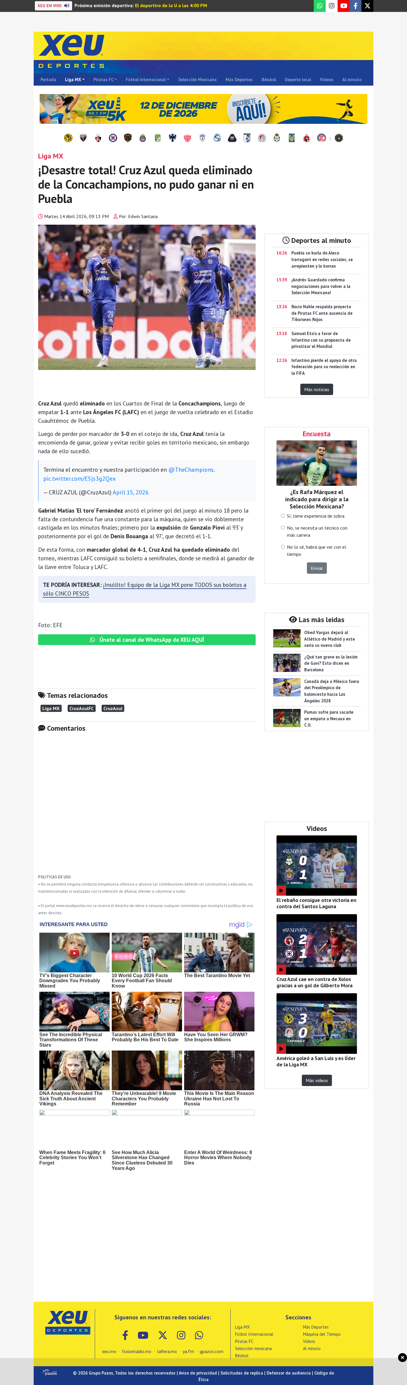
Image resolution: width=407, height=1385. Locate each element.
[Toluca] (321, 138)
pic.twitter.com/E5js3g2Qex (79, 478)
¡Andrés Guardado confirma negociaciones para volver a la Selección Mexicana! (320, 286)
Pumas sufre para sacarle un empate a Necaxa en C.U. (328, 718)
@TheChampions (191, 470)
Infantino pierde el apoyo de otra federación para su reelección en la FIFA (324, 366)
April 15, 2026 (131, 492)
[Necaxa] (187, 138)
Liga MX (73, 79)
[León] (157, 138)
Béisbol (269, 79)
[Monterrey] (172, 138)
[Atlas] (98, 138)
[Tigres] (292, 138)
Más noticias (316, 389)
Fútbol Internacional (146, 79)
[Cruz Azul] (113, 138)
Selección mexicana (253, 1348)
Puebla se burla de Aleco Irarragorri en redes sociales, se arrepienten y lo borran (322, 259)
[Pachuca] (202, 138)
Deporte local (298, 79)
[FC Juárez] (128, 138)
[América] (68, 138)
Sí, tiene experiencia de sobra (315, 516)
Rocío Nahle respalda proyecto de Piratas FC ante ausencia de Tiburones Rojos (321, 313)
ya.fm (188, 1351)
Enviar (317, 568)
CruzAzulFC (81, 708)
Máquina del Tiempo (322, 1334)
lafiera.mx (167, 1351)
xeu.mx (109, 1351)
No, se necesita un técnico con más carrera (317, 531)
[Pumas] (232, 138)
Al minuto (351, 79)
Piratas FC (104, 79)
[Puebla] (217, 138)
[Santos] (277, 138)
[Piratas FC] (339, 138)
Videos (326, 79)
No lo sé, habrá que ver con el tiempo (316, 550)
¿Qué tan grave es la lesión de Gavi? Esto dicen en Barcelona (331, 663)
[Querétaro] (247, 138)
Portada (48, 79)
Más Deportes (239, 79)
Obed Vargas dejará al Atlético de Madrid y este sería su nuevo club (329, 639)
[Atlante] (83, 138)
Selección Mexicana (197, 79)
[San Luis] (262, 138)
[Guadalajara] (143, 138)
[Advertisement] (147, 807)
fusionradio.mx (136, 1351)
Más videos (317, 1080)
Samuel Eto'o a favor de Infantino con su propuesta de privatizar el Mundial (321, 340)
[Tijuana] (306, 138)
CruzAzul (112, 708)
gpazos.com (211, 1351)
